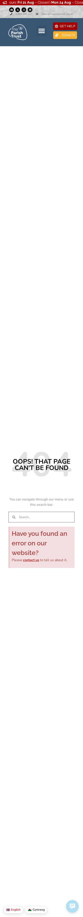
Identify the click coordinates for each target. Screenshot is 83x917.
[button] (41, 31)
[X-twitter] (17, 9)
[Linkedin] (30, 9)
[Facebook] (11, 9)
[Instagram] (23, 9)
